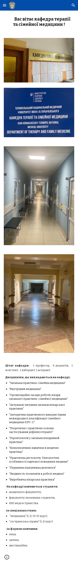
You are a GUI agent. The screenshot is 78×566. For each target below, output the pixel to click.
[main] (39, 22)
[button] (4, 5)
